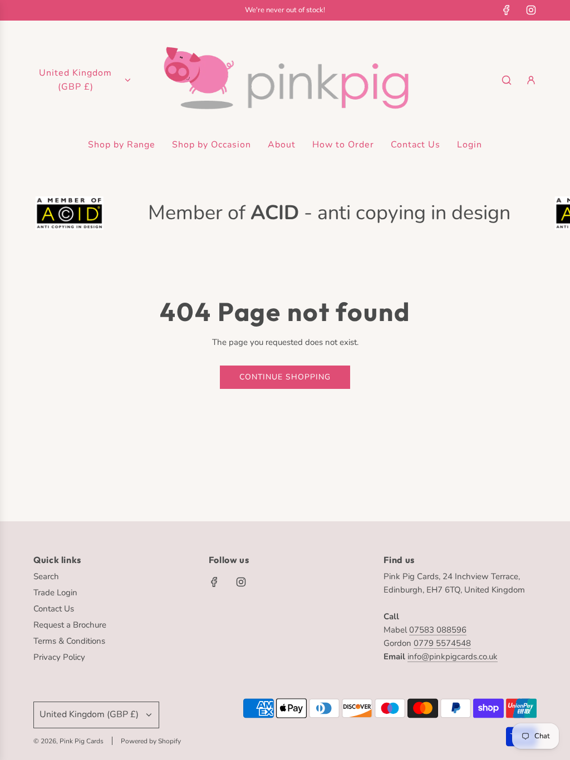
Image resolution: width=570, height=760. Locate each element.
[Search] (506, 80)
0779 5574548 (442, 643)
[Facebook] (506, 10)
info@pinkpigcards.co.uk (452, 656)
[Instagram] (531, 10)
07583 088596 (437, 629)
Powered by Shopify (151, 741)
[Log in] (531, 80)
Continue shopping (285, 377)
